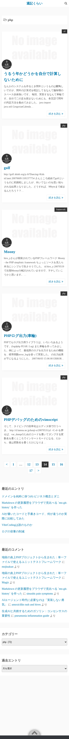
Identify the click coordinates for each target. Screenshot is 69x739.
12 (28, 464)
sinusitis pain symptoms (40, 593)
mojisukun (7, 566)
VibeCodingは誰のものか (17, 524)
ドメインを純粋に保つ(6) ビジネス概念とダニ (30, 496)
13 (37, 464)
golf (7, 168)
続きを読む (55, 113)
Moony (9, 252)
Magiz (5, 582)
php (63, 125)
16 (61, 464)
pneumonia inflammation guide (32, 615)
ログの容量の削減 (13, 531)
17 (31, 470)
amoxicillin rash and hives (26, 604)
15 (53, 464)
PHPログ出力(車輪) (20, 336)
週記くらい (34, 3)
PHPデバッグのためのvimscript (31, 419)
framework (60, 209)
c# (64, 31)
